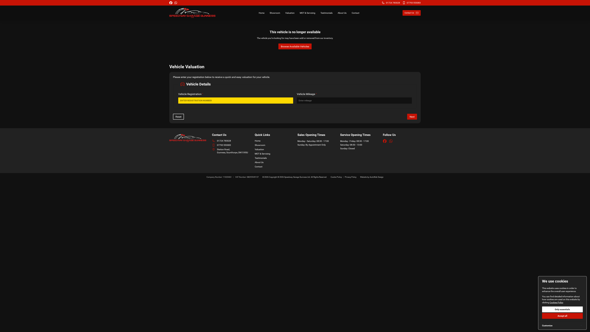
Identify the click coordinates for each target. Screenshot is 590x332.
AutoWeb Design (377, 177)
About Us (259, 162)
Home (257, 141)
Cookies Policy (556, 302)
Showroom (260, 145)
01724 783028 (224, 141)
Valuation (259, 149)
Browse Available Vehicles (295, 46)
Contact (258, 166)
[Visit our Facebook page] (170, 2)
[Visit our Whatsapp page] (175, 2)
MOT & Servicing (262, 153)
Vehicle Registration (190, 94)
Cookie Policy (336, 177)
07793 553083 (224, 145)
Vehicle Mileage (307, 94)
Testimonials (261, 158)
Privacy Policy (350, 177)
